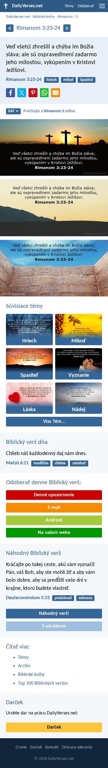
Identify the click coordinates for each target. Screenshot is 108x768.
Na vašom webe (54, 532)
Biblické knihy (44, 17)
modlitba (41, 463)
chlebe (60, 463)
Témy (69, 6)
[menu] (102, 8)
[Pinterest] (34, 94)
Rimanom (65, 17)
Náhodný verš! (54, 613)
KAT (11, 111)
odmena (85, 598)
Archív (24, 666)
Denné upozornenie (54, 495)
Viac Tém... (54, 421)
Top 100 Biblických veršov (43, 683)
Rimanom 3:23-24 (23, 79)
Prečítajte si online (49, 111)
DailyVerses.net (18, 17)
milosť (68, 80)
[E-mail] (56, 94)
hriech (51, 80)
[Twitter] (23, 94)
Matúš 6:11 (17, 463)
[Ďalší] (67, 28)
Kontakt (51, 747)
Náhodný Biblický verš (33, 553)
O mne (21, 747)
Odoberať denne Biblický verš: (43, 483)
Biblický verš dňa (27, 442)
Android (54, 520)
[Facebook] (11, 94)
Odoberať (86, 6)
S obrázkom (54, 626)
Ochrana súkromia (77, 747)
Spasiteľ (86, 80)
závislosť (79, 463)
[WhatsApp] (45, 93)
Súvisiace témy (24, 306)
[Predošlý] (10, 28)
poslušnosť (63, 598)
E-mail (54, 507)
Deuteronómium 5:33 (28, 598)
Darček (14, 703)
